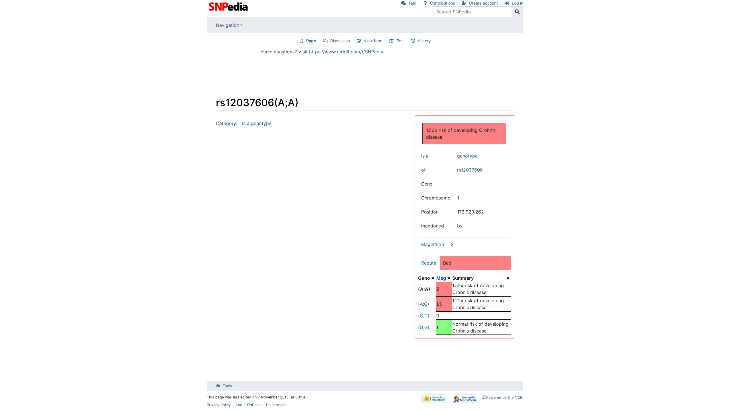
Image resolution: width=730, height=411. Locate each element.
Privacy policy (219, 405)
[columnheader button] (444, 278)
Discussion (340, 40)
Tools (227, 386)
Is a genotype (256, 123)
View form (373, 40)
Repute (428, 263)
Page (311, 40)
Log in (517, 3)
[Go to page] (517, 11)
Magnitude (432, 244)
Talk (412, 3)
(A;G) (423, 304)
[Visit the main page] (229, 6)
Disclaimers (276, 405)
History (424, 40)
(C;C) (423, 316)
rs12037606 (470, 170)
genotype (467, 156)
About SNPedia (248, 405)
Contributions (442, 3)
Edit (400, 40)
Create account (483, 3)
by (460, 226)
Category (226, 123)
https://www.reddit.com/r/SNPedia (346, 52)
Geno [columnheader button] (424, 278)
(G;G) (423, 327)
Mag (441, 278)
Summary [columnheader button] (463, 278)
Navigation (227, 25)
